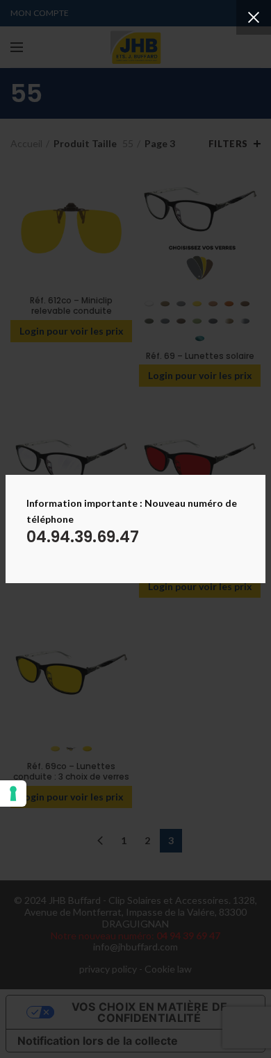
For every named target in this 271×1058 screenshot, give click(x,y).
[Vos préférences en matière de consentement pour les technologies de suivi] (13, 793)
